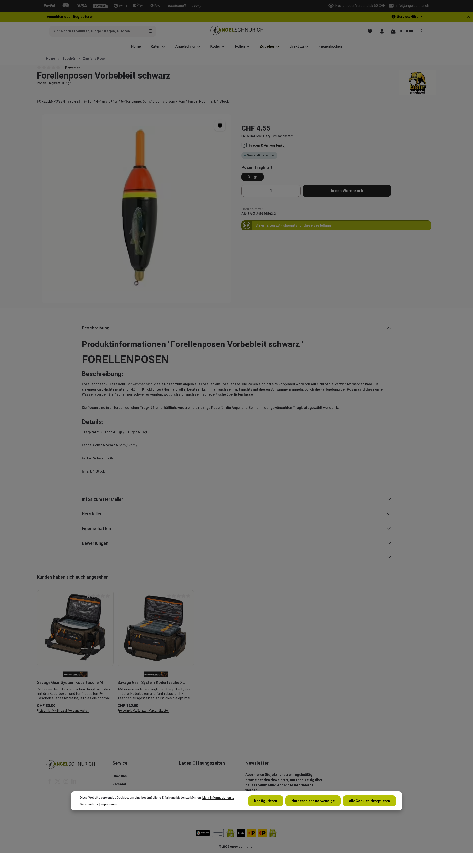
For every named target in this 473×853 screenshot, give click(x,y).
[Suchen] (151, 31)
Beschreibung (95, 327)
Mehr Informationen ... (218, 797)
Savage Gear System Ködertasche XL (151, 682)
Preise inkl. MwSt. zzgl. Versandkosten (267, 136)
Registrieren (83, 17)
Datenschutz (89, 804)
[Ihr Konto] (381, 31)
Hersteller (92, 513)
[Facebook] (50, 783)
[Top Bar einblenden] (421, 31)
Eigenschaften (96, 528)
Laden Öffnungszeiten (202, 763)
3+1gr (252, 177)
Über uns (119, 776)
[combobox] (97, 31)
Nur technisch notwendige (313, 801)
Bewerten (73, 68)
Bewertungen (95, 543)
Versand (119, 784)
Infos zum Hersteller (102, 499)
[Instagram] (66, 783)
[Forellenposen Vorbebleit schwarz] (136, 208)
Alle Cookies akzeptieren (369, 801)
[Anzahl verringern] (246, 191)
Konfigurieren (265, 801)
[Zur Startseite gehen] (236, 31)
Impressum (109, 804)
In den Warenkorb (347, 190)
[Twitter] (58, 783)
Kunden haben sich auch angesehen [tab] (73, 577)
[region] (136, 208)
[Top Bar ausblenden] (468, 16)
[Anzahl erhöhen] (295, 191)
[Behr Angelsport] (417, 82)
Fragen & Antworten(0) (267, 145)
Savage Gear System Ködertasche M (70, 682)
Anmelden (55, 17)
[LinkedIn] (74, 783)
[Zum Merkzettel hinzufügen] (219, 125)
